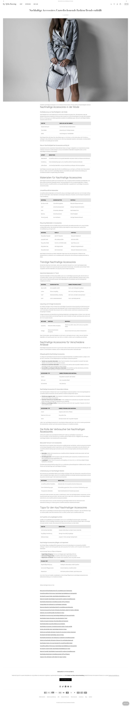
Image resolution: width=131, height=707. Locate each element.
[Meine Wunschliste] (114, 4)
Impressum (81, 696)
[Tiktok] (63, 686)
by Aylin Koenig (63, 702)
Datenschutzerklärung (51, 696)
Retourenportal (74, 696)
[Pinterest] (68, 686)
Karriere (90, 696)
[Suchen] (111, 4)
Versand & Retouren (65, 696)
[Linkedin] (65, 686)
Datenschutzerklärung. (114, 675)
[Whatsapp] (71, 686)
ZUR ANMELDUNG (65, 679)
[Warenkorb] (120, 4)
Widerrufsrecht (42, 696)
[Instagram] (60, 686)
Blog (86, 696)
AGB (58, 696)
